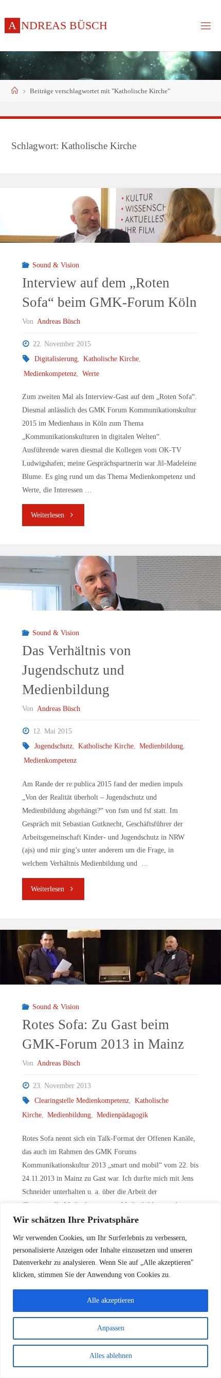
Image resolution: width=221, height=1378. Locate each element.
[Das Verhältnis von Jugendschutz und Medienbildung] (110, 583)
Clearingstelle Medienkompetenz (81, 1100)
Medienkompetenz (50, 373)
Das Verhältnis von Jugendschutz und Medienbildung (76, 670)
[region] (110, 1290)
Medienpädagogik (122, 1115)
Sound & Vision (55, 265)
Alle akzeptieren (110, 1300)
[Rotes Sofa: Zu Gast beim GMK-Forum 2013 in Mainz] (110, 957)
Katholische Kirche (111, 358)
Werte (90, 373)
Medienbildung (161, 746)
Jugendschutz (53, 746)
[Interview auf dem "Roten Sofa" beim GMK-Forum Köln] (110, 215)
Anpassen (110, 1328)
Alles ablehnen (110, 1356)
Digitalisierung (56, 358)
